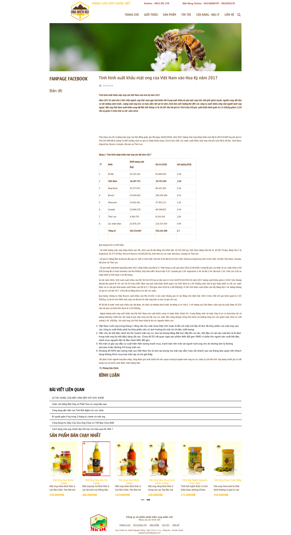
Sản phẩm (169, 14)
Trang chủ (132, 14)
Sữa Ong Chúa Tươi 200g (227, 480)
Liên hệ (229, 14)
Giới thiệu (151, 14)
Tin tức (186, 14)
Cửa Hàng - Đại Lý (207, 14)
